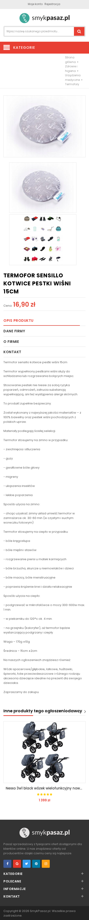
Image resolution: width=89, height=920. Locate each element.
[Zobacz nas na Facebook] (7, 864)
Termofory (72, 84)
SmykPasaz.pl (40, 911)
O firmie (11, 341)
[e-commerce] (44, 18)
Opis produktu (18, 320)
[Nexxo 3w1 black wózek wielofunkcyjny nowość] (44, 752)
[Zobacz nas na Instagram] (46, 864)
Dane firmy (14, 331)
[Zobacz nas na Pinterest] (36, 864)
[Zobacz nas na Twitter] (27, 864)
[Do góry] (84, 911)
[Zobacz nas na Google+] (17, 864)
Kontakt (12, 351)
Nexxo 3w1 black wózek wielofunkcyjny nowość (46, 788)
